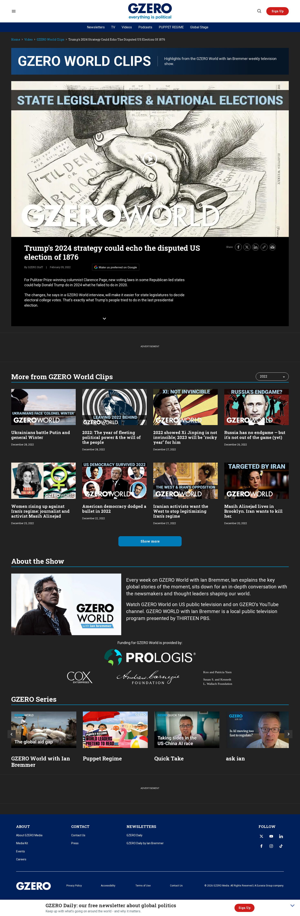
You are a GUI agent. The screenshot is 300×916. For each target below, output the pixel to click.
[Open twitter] (261, 836)
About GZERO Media (29, 835)
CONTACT (80, 826)
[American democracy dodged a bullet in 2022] (114, 480)
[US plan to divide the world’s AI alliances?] (186, 730)
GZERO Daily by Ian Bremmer (145, 843)
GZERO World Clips (50, 39)
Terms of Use (143, 885)
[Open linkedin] (281, 836)
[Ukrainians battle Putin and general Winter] (43, 406)
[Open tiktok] (281, 846)
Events (20, 851)
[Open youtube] (271, 836)
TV (113, 27)
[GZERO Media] (150, 11)
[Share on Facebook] (238, 247)
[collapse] (292, 905)
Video (28, 39)
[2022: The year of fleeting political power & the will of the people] (114, 406)
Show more (150, 541)
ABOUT (23, 826)
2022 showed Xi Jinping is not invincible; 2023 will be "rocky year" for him (185, 437)
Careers (21, 859)
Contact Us (78, 835)
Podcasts (145, 27)
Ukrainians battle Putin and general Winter (40, 435)
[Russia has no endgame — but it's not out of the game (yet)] (256, 406)
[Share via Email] (272, 247)
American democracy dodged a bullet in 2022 (114, 509)
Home (15, 39)
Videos (127, 27)
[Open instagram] (271, 846)
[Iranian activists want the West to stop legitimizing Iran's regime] (185, 480)
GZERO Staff (35, 267)
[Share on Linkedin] (255, 247)
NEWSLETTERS (141, 826)
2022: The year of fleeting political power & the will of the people (111, 437)
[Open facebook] (261, 846)
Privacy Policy (74, 885)
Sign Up (244, 908)
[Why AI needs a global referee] (258, 730)
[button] (277, 11)
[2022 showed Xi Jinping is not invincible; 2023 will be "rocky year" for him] (185, 406)
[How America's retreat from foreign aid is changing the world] (43, 730)
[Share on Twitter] (246, 247)
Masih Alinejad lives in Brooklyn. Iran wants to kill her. (253, 511)
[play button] (150, 159)
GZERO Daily (134, 835)
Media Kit (22, 843)
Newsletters (96, 27)
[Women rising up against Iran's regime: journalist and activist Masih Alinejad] (43, 480)
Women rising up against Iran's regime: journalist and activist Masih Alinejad (40, 511)
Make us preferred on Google (118, 267)
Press (75, 843)
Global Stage (199, 27)
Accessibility (108, 885)
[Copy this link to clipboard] (264, 247)
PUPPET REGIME (171, 27)
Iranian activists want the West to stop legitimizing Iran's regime (180, 511)
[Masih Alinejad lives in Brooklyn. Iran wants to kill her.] (256, 480)
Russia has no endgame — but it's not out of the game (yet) (254, 435)
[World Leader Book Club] (115, 730)
